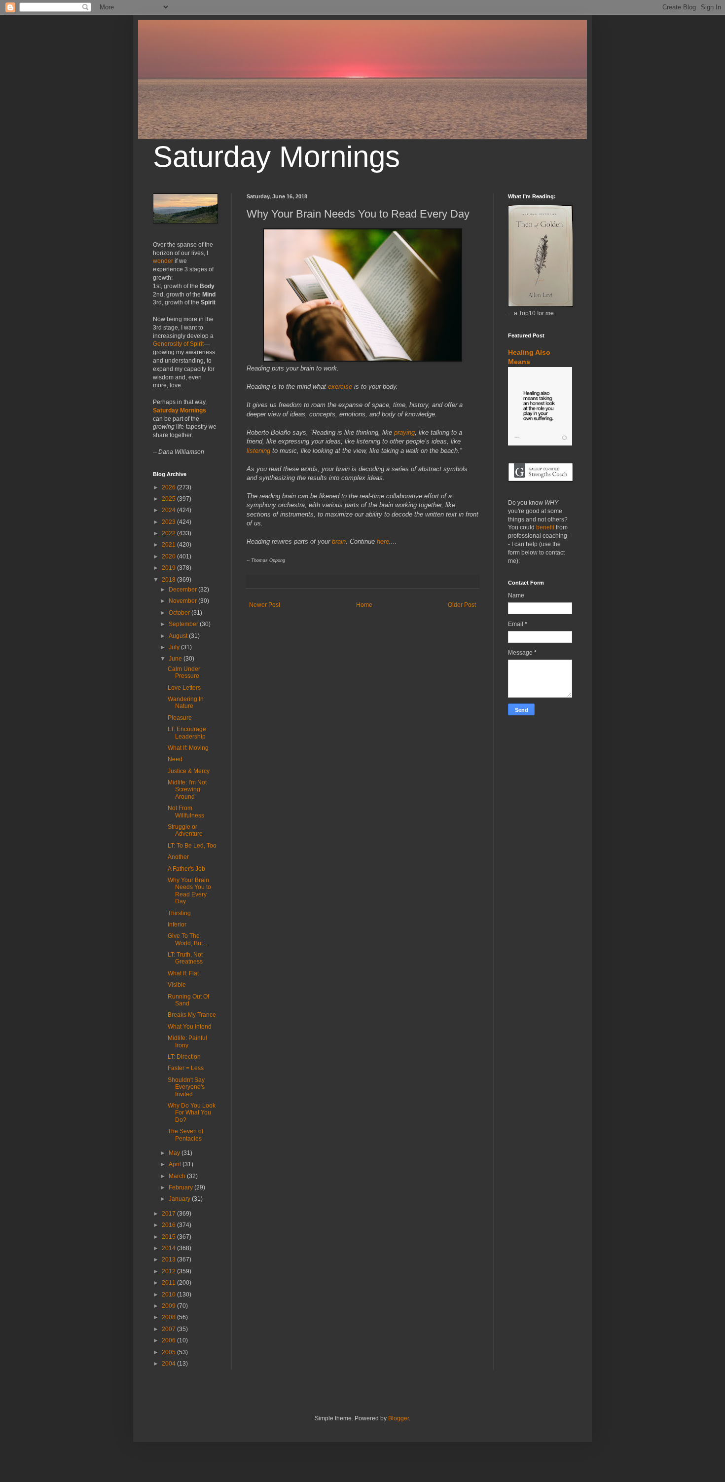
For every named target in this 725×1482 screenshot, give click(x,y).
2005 (169, 1352)
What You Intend (190, 1026)
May (175, 1152)
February (181, 1187)
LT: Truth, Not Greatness (185, 958)
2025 (169, 498)
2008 (169, 1317)
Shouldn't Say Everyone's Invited (186, 1087)
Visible (177, 984)
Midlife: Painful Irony (187, 1041)
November (183, 600)
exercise (340, 386)
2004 (169, 1363)
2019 (169, 567)
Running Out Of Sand (188, 1000)
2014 (169, 1248)
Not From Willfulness (186, 811)
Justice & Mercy (189, 771)
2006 (169, 1340)
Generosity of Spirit (178, 343)
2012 (169, 1271)
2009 (169, 1305)
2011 (169, 1282)
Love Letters (184, 687)
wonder (163, 261)
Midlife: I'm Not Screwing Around (187, 789)
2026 (169, 487)
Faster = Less (186, 1068)
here (383, 541)
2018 (169, 579)
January (180, 1198)
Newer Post (264, 604)
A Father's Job (186, 868)
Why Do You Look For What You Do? (192, 1112)
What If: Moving (188, 747)
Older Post (462, 604)
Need (175, 759)
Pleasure (180, 717)
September (184, 624)
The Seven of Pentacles (185, 1135)
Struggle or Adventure (185, 830)
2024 (169, 510)
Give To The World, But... (187, 939)
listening (258, 450)
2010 (169, 1294)
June (176, 658)
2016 (169, 1225)
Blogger (398, 1418)
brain (339, 541)
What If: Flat (183, 973)
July (175, 647)
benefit (545, 527)
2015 (169, 1236)
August (179, 635)
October (180, 612)
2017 (169, 1213)
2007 (169, 1329)
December (183, 589)
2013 (169, 1259)
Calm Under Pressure (184, 672)
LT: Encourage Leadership (187, 733)
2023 (169, 522)
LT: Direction (184, 1056)
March (178, 1176)
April (175, 1164)
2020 (169, 556)
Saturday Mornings (276, 156)
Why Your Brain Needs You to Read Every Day (189, 891)
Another (178, 856)
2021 (169, 544)
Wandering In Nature (186, 702)
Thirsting (179, 913)
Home (364, 604)
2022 (169, 533)
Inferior (177, 924)
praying (404, 432)
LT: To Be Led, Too (192, 845)
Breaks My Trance (192, 1014)
